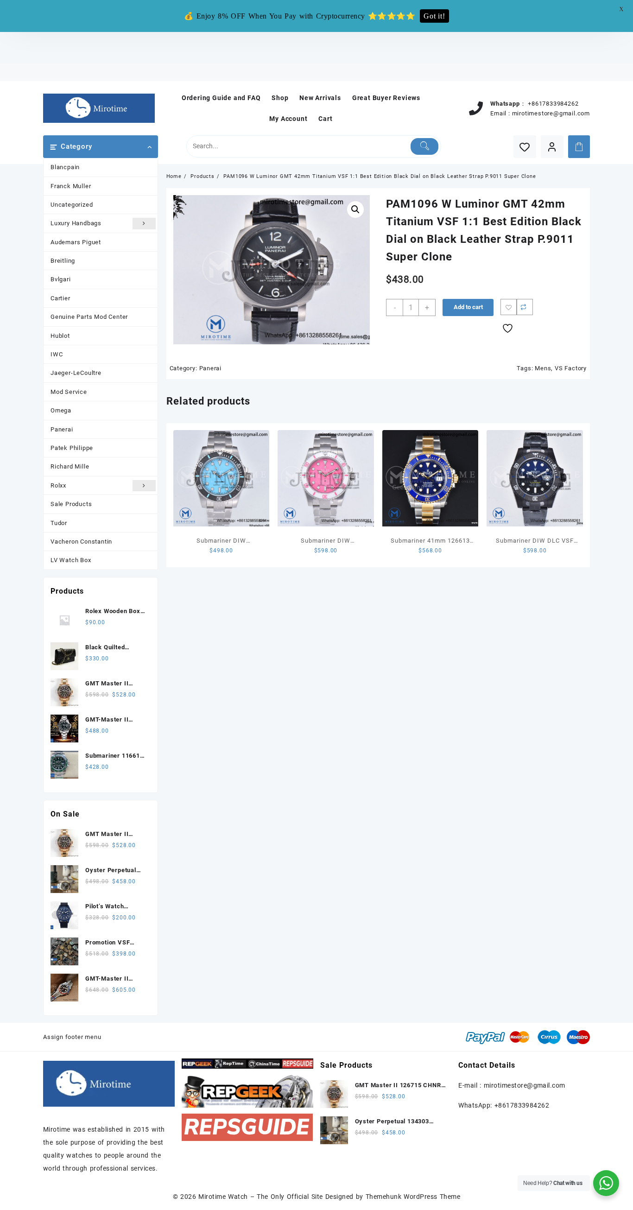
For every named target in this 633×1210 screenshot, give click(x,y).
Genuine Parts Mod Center (89, 316)
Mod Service (69, 391)
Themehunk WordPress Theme (413, 1196)
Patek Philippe (72, 447)
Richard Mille (70, 466)
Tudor (59, 522)
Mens (543, 368)
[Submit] (425, 146)
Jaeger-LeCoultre (76, 372)
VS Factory (571, 368)
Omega (61, 410)
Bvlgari (61, 279)
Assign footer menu (72, 1036)
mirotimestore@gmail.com (551, 113)
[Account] (552, 146)
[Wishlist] (524, 146)
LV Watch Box (71, 560)
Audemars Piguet (76, 242)
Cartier (60, 298)
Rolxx (58, 485)
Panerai (62, 429)
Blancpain (65, 167)
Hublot (60, 335)
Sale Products (71, 503)
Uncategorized (72, 204)
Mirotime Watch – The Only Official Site (260, 1196)
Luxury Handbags (76, 223)
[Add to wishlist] (508, 307)
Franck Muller (71, 186)
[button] (355, 209)
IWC (57, 354)
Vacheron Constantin (81, 541)
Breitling (63, 260)
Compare (525, 307)
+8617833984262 (553, 103)
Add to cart (468, 307)
